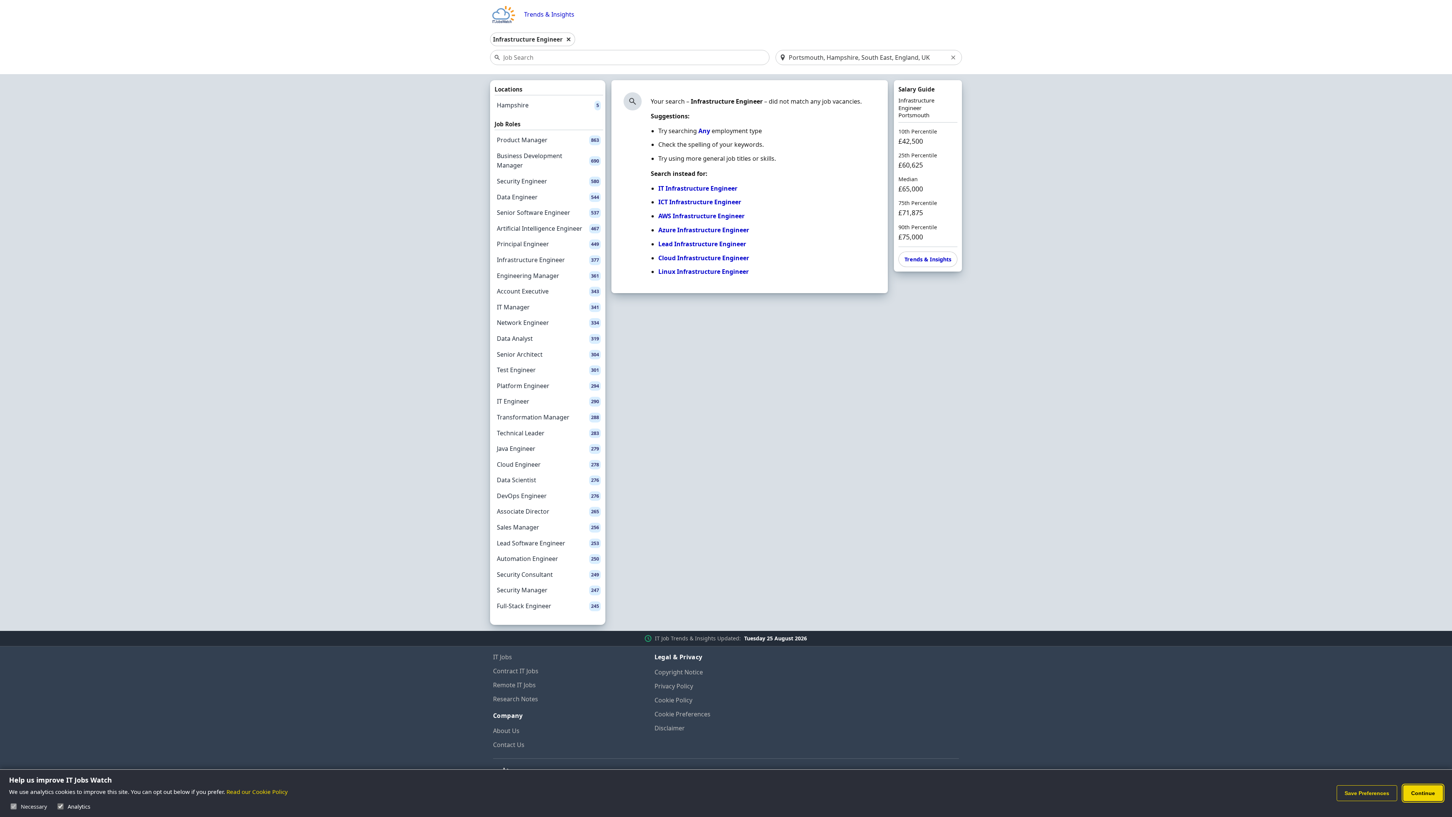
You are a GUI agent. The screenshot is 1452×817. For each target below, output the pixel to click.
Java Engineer (548, 448)
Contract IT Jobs (515, 671)
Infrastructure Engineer (548, 260)
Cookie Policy (673, 700)
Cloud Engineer (548, 464)
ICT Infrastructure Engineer (699, 202)
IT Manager (548, 307)
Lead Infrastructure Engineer (702, 244)
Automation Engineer (548, 559)
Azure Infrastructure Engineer (703, 230)
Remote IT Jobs (514, 685)
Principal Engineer (548, 244)
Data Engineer (548, 197)
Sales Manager (548, 527)
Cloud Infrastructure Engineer (703, 258)
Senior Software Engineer (548, 212)
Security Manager (548, 590)
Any (704, 131)
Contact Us (508, 745)
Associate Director (548, 511)
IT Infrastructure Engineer (697, 188)
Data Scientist (548, 480)
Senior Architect (548, 354)
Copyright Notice (679, 672)
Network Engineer (548, 322)
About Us (506, 731)
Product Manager (548, 140)
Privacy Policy (674, 686)
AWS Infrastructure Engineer (701, 216)
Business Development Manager (548, 161)
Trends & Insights (549, 14)
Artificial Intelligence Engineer (548, 228)
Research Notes (515, 699)
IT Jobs (502, 657)
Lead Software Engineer (548, 543)
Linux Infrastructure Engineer (703, 271)
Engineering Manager (548, 276)
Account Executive (548, 291)
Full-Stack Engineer (548, 606)
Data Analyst (548, 338)
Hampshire (548, 105)
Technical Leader (548, 433)
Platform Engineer (548, 386)
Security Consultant (548, 574)
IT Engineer (548, 401)
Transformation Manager (548, 417)
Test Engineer (548, 370)
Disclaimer (670, 728)
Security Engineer (548, 181)
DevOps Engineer (548, 496)
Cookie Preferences (682, 714)
